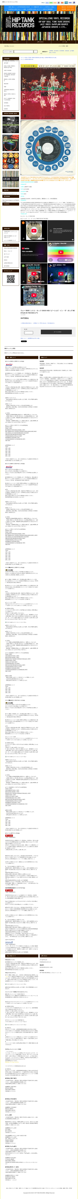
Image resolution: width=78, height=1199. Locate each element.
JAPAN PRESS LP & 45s (50, 57)
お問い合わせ (40, 41)
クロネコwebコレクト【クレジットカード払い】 (16, 1021)
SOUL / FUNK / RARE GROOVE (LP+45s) (34, 57)
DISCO (5, 260)
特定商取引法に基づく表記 (34, 338)
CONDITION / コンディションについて (10, 232)
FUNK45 (51, 50)
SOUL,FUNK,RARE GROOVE (10, 248)
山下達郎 (72, 50)
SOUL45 (67, 50)
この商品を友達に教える (26, 323)
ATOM (70, 1188)
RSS (67, 1188)
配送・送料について (20, 1188)
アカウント (16, 41)
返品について (24, 338)
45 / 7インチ (7, 254)
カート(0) (64, 41)
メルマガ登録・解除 (63, 46)
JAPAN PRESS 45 (29, 59)
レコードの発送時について (10, 240)
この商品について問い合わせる (39, 323)
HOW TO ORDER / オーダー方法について (10, 236)
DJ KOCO (56, 50)
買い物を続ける (51, 323)
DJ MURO (62, 50)
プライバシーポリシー (50, 1188)
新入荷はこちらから (9, 46)
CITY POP (6, 257)
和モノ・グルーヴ (8, 251)
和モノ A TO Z (52, 52)
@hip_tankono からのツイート (9, 194)
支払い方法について (10, 1188)
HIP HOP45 (6, 266)
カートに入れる (57, 332)
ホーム (22, 57)
